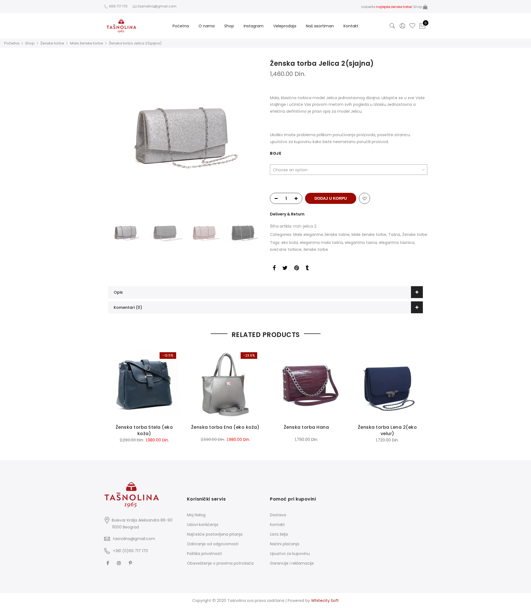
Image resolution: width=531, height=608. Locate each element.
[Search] (392, 26)
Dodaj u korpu (330, 198)
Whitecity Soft (325, 600)
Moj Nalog (196, 515)
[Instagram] (119, 562)
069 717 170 (117, 6)
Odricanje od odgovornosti (212, 544)
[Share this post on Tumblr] (307, 268)
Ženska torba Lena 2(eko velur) (387, 430)
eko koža (289, 242)
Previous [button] (113, 135)
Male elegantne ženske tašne (321, 234)
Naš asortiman (320, 26)
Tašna (394, 234)
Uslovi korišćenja (202, 524)
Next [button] (256, 135)
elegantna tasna (361, 242)
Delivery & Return (287, 214)
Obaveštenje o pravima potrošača (220, 563)
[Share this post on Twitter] (285, 268)
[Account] (402, 26)
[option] (184, 135)
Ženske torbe (52, 43)
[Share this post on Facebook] (274, 268)
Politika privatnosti (204, 553)
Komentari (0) (128, 307)
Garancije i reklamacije (292, 563)
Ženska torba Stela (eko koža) (144, 430)
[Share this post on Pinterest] (296, 268)
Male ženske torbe (86, 43)
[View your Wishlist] (412, 26)
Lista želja (279, 534)
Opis (118, 292)
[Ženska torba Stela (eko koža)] (144, 384)
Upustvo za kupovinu (290, 553)
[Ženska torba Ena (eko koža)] (225, 384)
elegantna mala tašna (321, 242)
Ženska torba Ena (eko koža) (225, 427)
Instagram (254, 26)
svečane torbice (285, 249)
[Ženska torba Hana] (306, 384)
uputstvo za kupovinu (290, 141)
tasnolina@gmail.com (134, 538)
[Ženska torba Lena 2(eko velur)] (387, 384)
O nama (207, 26)
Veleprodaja (284, 26)
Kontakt (350, 26)
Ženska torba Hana (306, 427)
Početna (181, 26)
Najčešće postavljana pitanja (215, 534)
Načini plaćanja (284, 544)
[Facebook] (108, 562)
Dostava (278, 515)
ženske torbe (315, 249)
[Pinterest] (131, 562)
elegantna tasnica (396, 242)
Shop (418, 6)
